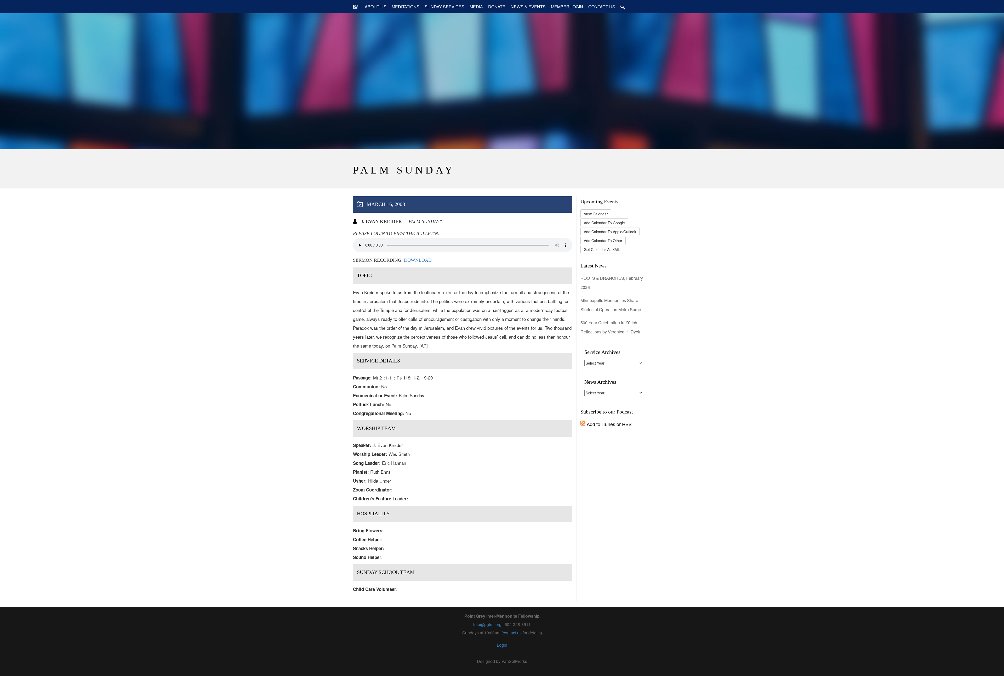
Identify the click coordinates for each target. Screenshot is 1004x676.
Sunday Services (444, 7)
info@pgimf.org (487, 624)
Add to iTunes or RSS (608, 424)
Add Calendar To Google (604, 222)
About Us (375, 7)
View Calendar (596, 213)
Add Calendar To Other (603, 240)
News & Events (528, 7)
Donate (496, 7)
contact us (512, 633)
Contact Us (601, 7)
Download (418, 260)
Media (476, 7)
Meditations (405, 7)
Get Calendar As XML (602, 249)
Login (502, 645)
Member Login (567, 7)
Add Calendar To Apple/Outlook (610, 231)
